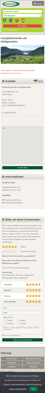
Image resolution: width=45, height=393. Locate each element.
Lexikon (11, 367)
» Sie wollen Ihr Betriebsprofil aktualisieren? (18, 71)
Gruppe (22, 320)
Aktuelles (12, 359)
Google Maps (22, 168)
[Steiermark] (4, 21)
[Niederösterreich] (10, 21)
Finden (23, 26)
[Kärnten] (22, 21)
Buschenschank (33, 359)
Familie (9, 320)
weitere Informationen (17, 389)
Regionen (11, 363)
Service (33, 367)
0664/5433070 (10, 113)
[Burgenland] (16, 21)
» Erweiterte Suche (10, 30)
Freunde (10, 324)
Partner (23, 324)
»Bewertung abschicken (22, 340)
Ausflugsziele (33, 363)
